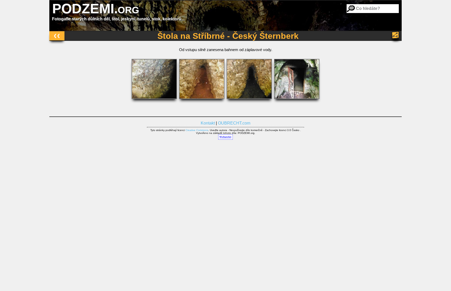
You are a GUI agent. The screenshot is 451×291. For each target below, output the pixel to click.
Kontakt (208, 123)
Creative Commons (197, 130)
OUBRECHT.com (234, 123)
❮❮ (57, 35)
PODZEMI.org (95, 8)
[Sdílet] (396, 35)
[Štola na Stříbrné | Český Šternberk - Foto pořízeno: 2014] (155, 100)
